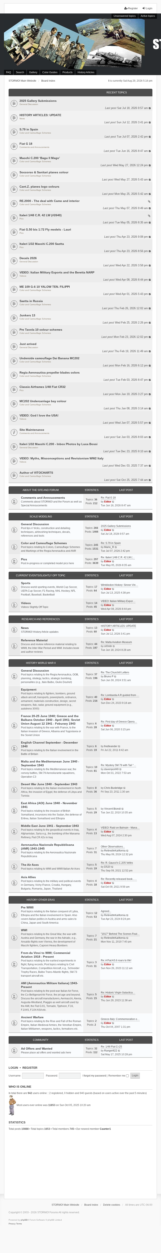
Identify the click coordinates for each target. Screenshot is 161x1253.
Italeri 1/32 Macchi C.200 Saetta (41, 243)
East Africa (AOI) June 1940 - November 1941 (49, 805)
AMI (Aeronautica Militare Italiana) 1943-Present (49, 985)
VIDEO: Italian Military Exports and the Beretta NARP (56, 272)
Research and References (41, 619)
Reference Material (34, 640)
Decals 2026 (28, 258)
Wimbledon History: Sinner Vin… (119, 584)
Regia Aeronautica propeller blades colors (49, 372)
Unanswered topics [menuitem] (125, 16)
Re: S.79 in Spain (111, 543)
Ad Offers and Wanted (36, 1048)
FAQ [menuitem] (8, 72)
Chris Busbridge (113, 787)
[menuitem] (12, 1224)
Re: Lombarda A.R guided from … (120, 695)
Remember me (117, 1075)
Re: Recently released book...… (119, 879)
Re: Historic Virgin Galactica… (118, 992)
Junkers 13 (27, 315)
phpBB (24, 1220)
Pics (21, 218)
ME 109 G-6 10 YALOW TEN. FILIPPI (44, 286)
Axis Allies (28, 877)
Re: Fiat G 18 (108, 497)
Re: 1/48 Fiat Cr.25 (111, 1046)
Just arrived (27, 344)
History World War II (41, 663)
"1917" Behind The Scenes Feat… (120, 933)
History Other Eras (41, 899)
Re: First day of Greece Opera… (119, 721)
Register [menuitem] (133, 8)
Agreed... (106, 911)
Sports (25, 583)
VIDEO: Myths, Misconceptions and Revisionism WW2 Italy (61, 458)
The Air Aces (30, 864)
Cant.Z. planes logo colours (39, 186)
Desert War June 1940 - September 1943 (49, 784)
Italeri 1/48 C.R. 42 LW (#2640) (40, 215)
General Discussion (28, 104)
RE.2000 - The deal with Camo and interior (49, 201)
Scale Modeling (41, 516)
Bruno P (108, 676)
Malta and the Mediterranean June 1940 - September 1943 (50, 763)
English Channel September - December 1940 (49, 744)
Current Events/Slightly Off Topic (40, 575)
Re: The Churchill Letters (115, 672)
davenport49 (111, 769)
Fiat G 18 (25, 143)
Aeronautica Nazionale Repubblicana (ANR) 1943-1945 (47, 846)
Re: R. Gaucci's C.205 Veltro (117, 862)
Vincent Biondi (112, 808)
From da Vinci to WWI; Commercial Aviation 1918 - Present (45, 954)
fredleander (110, 746)
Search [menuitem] (20, 72)
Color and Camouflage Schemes (35, 133)
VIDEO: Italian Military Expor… (118, 601)
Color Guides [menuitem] (49, 72)
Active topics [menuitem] (148, 16)
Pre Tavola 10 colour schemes (40, 329)
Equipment (28, 689)
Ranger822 (110, 1050)
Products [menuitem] (67, 72)
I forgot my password (94, 1075)
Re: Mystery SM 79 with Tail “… (118, 765)
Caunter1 (105, 1128)
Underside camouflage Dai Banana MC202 (49, 358)
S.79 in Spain (28, 129)
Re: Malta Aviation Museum (116, 642)
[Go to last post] (150, 108)
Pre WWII (27, 907)
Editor (107, 501)
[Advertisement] (80, 1164)
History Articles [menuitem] (86, 72)
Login (13, 1067)
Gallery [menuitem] (33, 72)
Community (40, 1039)
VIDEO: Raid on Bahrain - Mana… (120, 827)
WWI (24, 930)
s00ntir (108, 646)
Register (29, 1067)
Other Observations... (113, 846)
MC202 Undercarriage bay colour (42, 401)
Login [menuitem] (149, 8)
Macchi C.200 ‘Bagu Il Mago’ (39, 158)
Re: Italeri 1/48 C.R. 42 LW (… (118, 557)
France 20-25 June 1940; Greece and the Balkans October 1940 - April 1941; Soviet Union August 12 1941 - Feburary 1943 (50, 719)
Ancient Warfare (32, 1017)
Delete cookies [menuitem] (111, 1204)
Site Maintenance (31, 429)
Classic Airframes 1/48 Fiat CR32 (42, 386)
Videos (22, 276)
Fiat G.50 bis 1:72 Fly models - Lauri (45, 229)
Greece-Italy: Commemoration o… (120, 1019)
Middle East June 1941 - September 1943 (50, 825)
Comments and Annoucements (34, 147)
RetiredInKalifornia (115, 850)
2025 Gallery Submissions (38, 100)
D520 (107, 866)
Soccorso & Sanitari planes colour (43, 172)
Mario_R (109, 547)
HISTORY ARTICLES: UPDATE (40, 115)
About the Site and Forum (41, 490)
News (22, 118)
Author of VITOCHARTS (36, 472)
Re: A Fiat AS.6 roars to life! (116, 960)
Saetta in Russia (31, 301)
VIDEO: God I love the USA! (38, 415)
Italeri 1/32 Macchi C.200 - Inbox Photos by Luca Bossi (58, 444)
